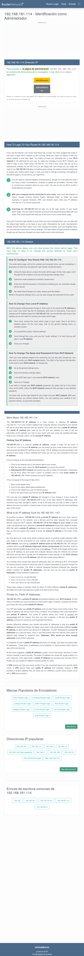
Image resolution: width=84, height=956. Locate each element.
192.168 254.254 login (32, 758)
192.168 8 (50, 746)
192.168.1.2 (62, 746)
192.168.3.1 (40, 752)
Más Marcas (71, 726)
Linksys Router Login (22, 703)
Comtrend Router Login (41, 697)
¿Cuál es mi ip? (42, 951)
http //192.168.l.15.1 (52, 758)
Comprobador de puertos (42, 954)
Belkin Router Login (42, 703)
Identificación (42, 80)
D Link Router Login (42, 709)
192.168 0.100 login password (20, 752)
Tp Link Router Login (62, 709)
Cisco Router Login (20, 697)
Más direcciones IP (68, 769)
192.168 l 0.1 (37, 746)
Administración (42, 89)
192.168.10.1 (69, 752)
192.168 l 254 (55, 752)
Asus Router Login (42, 715)
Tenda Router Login (62, 697)
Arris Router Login (62, 703)
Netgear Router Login (21, 709)
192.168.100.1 (21, 746)
